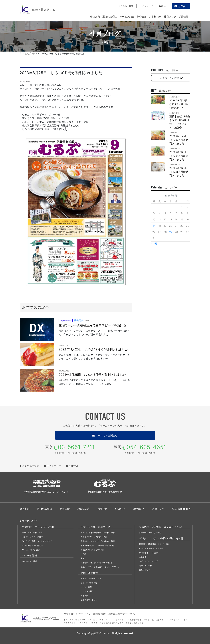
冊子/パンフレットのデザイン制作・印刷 (98, 541)
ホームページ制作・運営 (32, 532)
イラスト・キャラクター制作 (151, 548)
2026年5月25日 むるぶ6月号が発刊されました (179, 171)
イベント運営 (86, 587)
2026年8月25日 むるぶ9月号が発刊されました (179, 104)
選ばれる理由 (109, 16)
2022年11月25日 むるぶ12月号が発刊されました (93, 349)
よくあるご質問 (125, 6)
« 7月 (154, 243)
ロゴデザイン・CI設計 (148, 553)
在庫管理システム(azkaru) (150, 532)
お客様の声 (155, 16)
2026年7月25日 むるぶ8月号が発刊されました (179, 140)
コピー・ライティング (148, 561)
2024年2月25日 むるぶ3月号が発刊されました (92, 375)
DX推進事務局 (65, 320)
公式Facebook (180, 508)
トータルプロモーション (91, 578)
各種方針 (163, 6)
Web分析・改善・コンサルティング (37, 541)
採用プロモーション (89, 600)
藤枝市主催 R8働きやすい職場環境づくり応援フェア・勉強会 (179, 122)
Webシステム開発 (29, 561)
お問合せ (183, 6)
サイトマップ (146, 6)
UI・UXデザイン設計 (31, 550)
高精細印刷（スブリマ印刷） (93, 550)
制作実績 (142, 16)
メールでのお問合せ (107, 435)
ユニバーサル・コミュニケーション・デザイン (100, 567)
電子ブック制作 (145, 565)
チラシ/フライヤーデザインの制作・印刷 (98, 532)
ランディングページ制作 (32, 537)
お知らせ (120, 508)
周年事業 (84, 595)
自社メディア (144, 570)
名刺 (82, 558)
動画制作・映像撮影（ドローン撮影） (154, 544)
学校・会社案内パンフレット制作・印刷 (97, 545)
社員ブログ (170, 16)
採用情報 (183, 16)
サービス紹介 (127, 16)
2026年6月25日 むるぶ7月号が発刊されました (179, 155)
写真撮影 (143, 557)
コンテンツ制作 (87, 591)
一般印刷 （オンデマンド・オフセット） (97, 562)
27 (170, 232)
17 (154, 225)
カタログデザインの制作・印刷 (94, 537)
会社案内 (95, 16)
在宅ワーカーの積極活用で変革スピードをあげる (92, 325)
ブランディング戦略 (89, 583)
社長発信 (79, 320)
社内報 (83, 554)
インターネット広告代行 (32, 545)
